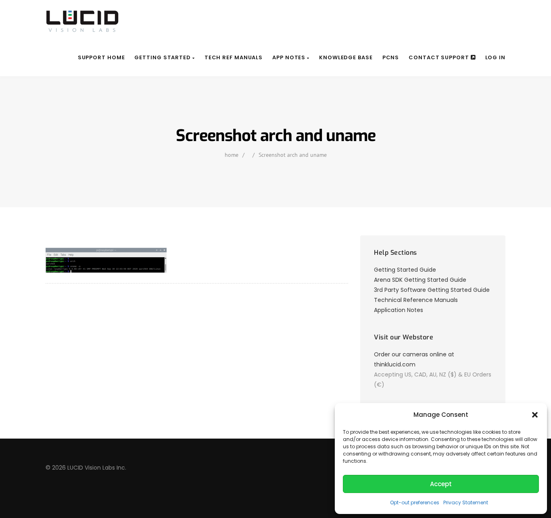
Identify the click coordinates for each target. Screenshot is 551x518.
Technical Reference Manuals (416, 300)
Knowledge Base (346, 57)
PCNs (390, 57)
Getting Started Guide (405, 270)
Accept (441, 484)
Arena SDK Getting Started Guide (420, 280)
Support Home (101, 57)
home (231, 154)
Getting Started (163, 57)
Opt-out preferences (414, 502)
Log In (495, 57)
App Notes (289, 57)
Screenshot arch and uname (293, 154)
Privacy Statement (465, 502)
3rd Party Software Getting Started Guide (432, 290)
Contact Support (439, 57)
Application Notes (398, 310)
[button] (535, 415)
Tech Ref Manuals (234, 57)
